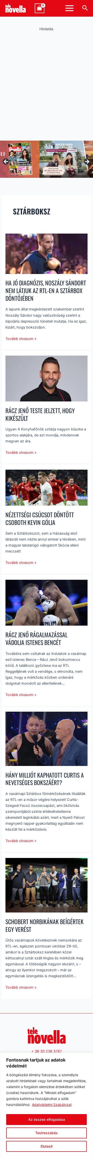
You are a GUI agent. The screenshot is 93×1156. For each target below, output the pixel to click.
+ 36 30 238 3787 (46, 1051)
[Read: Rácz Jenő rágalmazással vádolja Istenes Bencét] (46, 602)
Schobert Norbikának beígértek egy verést (44, 925)
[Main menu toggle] (69, 8)
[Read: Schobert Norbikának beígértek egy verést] (46, 885)
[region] (46, 1104)
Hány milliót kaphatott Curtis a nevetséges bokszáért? (44, 779)
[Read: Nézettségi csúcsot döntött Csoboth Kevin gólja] (46, 487)
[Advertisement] (46, 84)
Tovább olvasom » (20, 338)
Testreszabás (46, 1133)
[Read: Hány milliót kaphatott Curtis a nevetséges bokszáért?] (46, 738)
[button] (85, 8)
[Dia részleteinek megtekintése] (46, 159)
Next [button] (87, 162)
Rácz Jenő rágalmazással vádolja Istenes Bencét (36, 638)
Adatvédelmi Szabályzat (52, 1104)
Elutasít (47, 1146)
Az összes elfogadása (46, 1119)
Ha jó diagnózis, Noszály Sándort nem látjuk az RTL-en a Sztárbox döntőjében (45, 290)
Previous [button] (6, 162)
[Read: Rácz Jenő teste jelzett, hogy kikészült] (46, 378)
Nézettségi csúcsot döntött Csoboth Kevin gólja (39, 518)
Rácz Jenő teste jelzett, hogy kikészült (40, 414)
